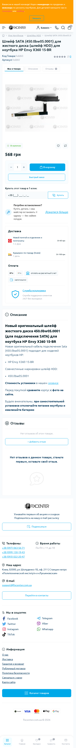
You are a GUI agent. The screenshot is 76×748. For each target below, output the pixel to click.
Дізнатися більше (56, 212)
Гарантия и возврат (13, 663)
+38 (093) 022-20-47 (13, 556)
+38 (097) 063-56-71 (13, 547)
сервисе (53, 383)
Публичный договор (13, 668)
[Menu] (4, 27)
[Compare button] (65, 146)
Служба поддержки (34, 290)
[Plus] (24, 167)
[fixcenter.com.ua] (36, 506)
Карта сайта (8, 682)
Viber (45, 623)
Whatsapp (47, 629)
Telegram (47, 618)
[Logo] (17, 27)
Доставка (7, 659)
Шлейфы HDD (34, 35)
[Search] (63, 27)
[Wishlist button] (58, 146)
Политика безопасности (16, 673)
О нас (5, 654)
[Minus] (11, 167)
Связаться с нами (12, 677)
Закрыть (36, 18)
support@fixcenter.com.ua (17, 585)
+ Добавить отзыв (37, 442)
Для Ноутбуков (15, 35)
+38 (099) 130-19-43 (13, 552)
